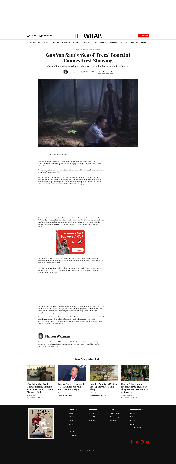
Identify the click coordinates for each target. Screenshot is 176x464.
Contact (71, 420)
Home (78, 50)
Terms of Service (115, 413)
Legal (112, 409)
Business (134, 42)
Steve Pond (32, 395)
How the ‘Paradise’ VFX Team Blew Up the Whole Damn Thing (103, 387)
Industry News (87, 50)
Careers (71, 424)
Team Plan (92, 417)
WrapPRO (66, 42)
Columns (113, 42)
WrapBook (72, 435)
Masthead (72, 428)
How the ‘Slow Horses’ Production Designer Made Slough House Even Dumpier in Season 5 (135, 388)
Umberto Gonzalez (65, 393)
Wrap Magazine (137, 409)
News (32, 42)
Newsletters (47, 36)
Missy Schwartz (127, 395)
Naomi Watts (90, 258)
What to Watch (100, 42)
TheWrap (73, 409)
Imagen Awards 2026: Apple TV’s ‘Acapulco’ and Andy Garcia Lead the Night (71, 387)
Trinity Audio (56, 154)
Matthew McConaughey (68, 163)
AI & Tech (123, 42)
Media (143, 42)
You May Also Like (88, 359)
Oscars (132, 424)
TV (39, 42)
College (132, 417)
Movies (46, 42)
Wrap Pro (93, 409)
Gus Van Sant (93, 161)
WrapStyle (87, 42)
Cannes (132, 413)
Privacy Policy (114, 417)
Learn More (93, 420)
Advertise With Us (136, 428)
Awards (56, 42)
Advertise (72, 417)
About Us (72, 413)
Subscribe (143, 36)
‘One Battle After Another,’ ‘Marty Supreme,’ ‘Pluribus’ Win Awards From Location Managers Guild (40, 388)
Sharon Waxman (73, 72)
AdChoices (113, 420)
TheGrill (76, 42)
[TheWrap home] (88, 36)
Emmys (132, 420)
